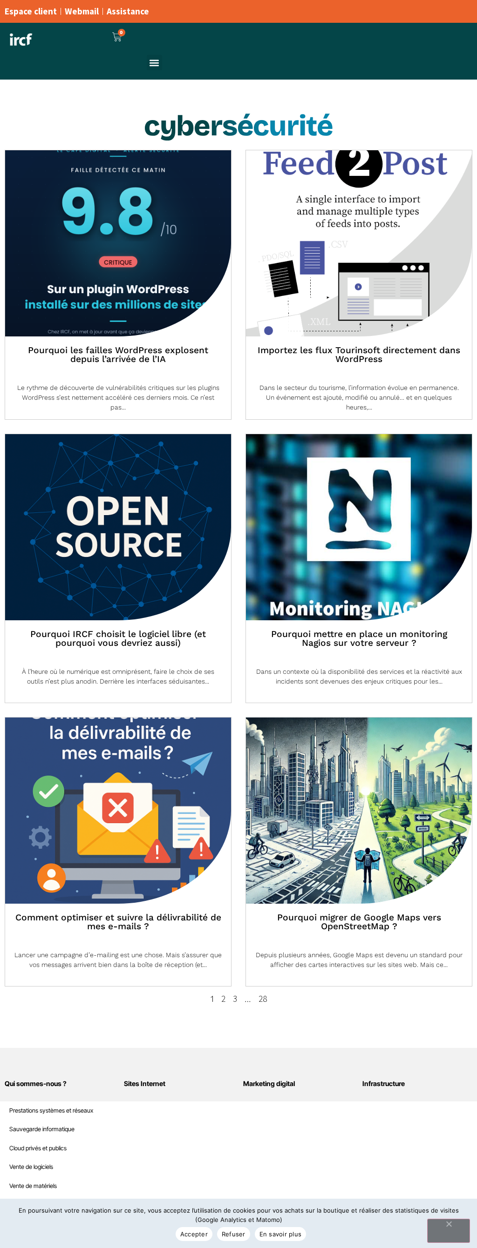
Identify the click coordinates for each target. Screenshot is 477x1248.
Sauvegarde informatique (42, 1129)
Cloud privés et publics (38, 1148)
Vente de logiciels (31, 1166)
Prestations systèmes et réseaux (51, 1110)
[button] (154, 62)
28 (263, 998)
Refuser (233, 1234)
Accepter (194, 1234)
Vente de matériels (33, 1185)
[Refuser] (448, 1231)
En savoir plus (280, 1234)
